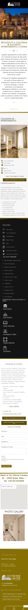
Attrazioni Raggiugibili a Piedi (12, 414)
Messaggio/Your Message (7, 446)
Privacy (3, 456)
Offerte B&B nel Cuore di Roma (11, 599)
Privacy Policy (3, 460)
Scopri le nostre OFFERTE (12, 590)
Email (2, 436)
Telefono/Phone (4, 441)
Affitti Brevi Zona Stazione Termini (12, 596)
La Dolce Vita (7, 411)
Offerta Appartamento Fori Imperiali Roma (14, 593)
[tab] (14, 411)
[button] (2, 141)
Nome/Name (4, 431)
